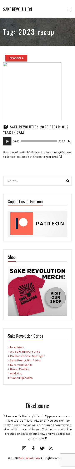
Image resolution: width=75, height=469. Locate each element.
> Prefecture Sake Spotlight (26, 356)
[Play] (7, 141)
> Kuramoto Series (20, 365)
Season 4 (16, 58)
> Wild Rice (15, 373)
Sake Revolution (17, 9)
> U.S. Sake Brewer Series (24, 351)
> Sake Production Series (24, 360)
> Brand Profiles (18, 369)
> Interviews (16, 347)
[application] (37, 141)
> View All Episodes (20, 378)
